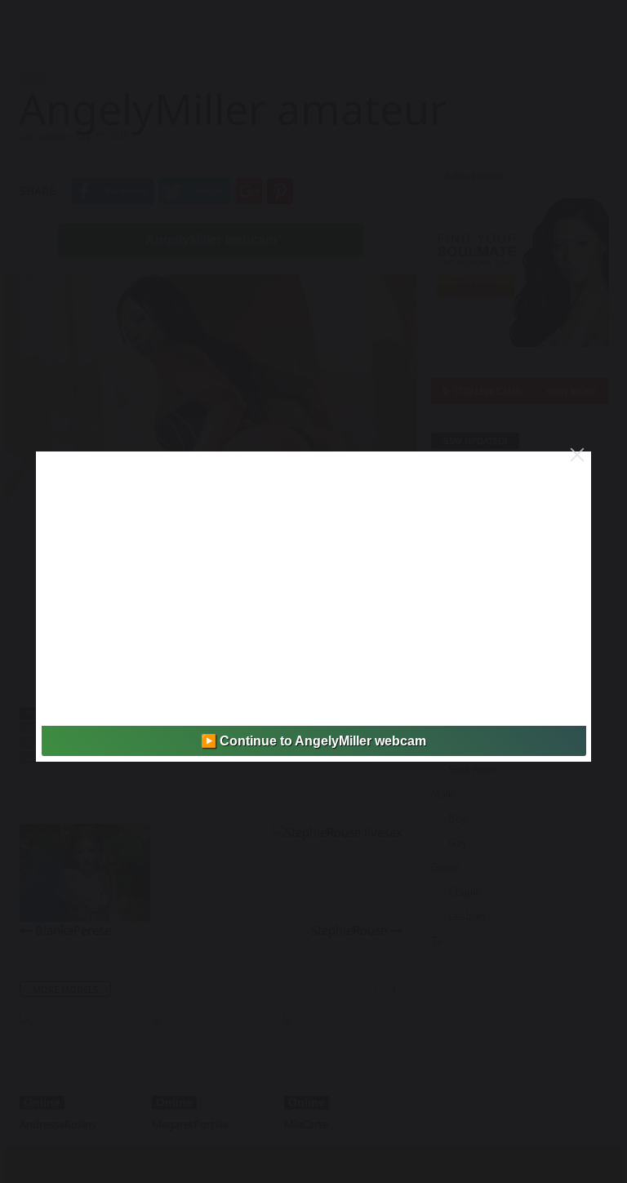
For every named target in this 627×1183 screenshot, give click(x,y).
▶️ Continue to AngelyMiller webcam (313, 741)
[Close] (577, 455)
